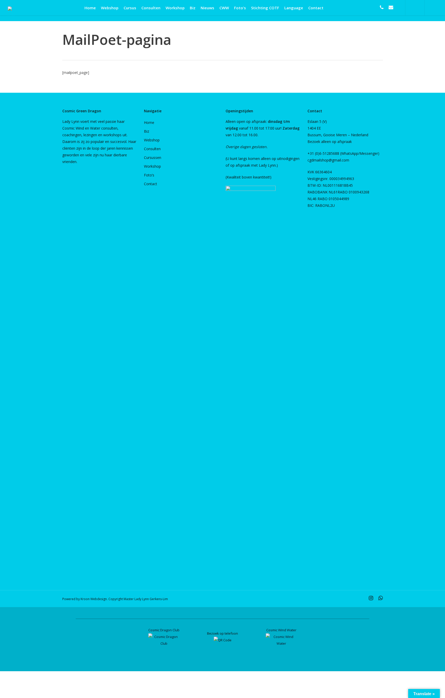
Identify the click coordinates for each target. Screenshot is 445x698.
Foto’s (149, 175)
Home (149, 122)
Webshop (152, 140)
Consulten (152, 148)
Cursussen (152, 157)
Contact (150, 183)
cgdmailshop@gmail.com (328, 160)
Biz (146, 131)
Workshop (152, 166)
